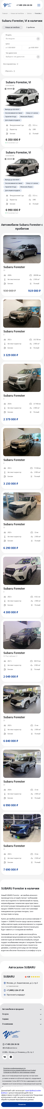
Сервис (5, 1019)
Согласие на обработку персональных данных (19, 1072)
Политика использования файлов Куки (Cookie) (19, 1070)
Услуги (5, 1014)
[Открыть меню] (38, 5)
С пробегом (30, 27)
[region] (22, 985)
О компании (7, 1024)
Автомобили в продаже (13, 1009)
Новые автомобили (12, 27)
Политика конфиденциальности (14, 1068)
